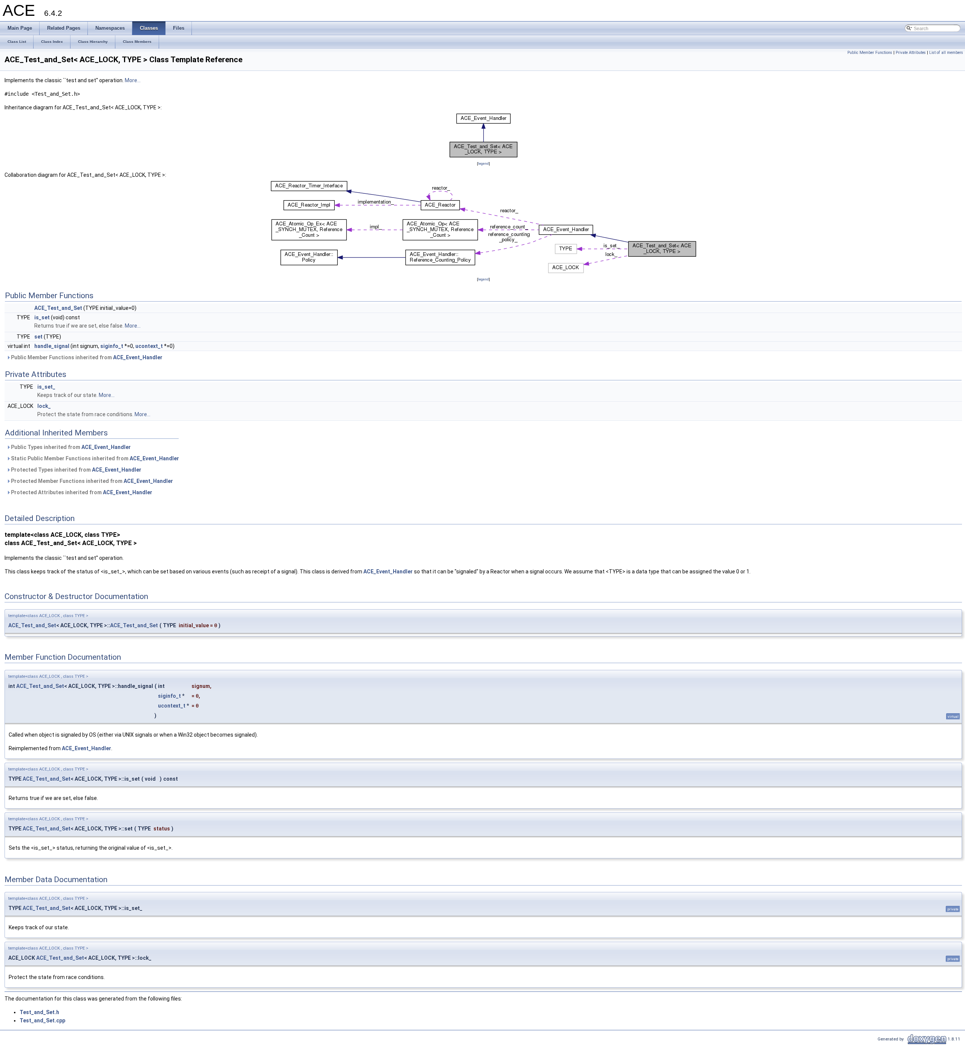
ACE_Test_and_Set (58, 308)
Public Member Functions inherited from (86, 357)
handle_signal (51, 346)
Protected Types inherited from (75, 470)
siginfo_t (111, 346)
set (38, 337)
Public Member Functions (869, 52)
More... (133, 80)
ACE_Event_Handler (137, 357)
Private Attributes (911, 52)
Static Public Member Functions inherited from (94, 458)
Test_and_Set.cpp (42, 1020)
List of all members (946, 52)
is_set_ (46, 387)
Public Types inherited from (70, 447)
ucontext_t (149, 346)
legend (483, 163)
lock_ (44, 406)
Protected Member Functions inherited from (91, 481)
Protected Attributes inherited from (81, 492)
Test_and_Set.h (39, 1012)
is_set (42, 317)
